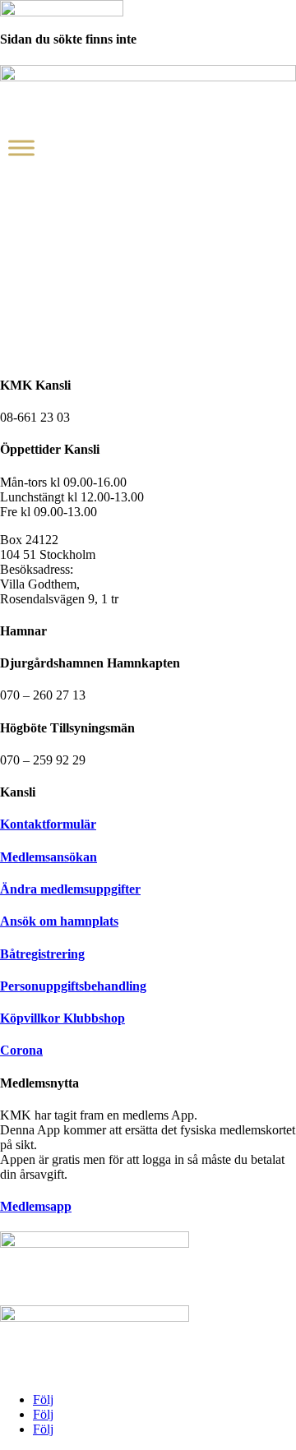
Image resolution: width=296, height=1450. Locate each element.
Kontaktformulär (48, 824)
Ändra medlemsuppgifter (70, 889)
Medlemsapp (36, 1206)
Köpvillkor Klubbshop (62, 1018)
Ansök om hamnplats (59, 921)
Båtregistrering (42, 954)
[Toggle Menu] (21, 147)
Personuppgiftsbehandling (73, 986)
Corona (21, 1050)
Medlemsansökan (48, 857)
